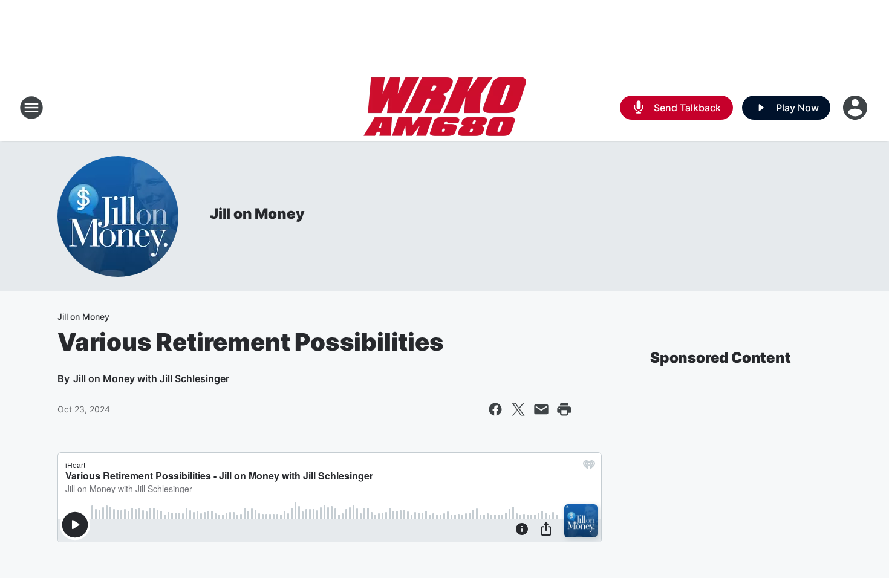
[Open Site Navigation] (31, 108)
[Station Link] (445, 107)
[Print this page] (564, 409)
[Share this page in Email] (541, 409)
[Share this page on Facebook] (495, 409)
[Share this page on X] (518, 409)
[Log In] (856, 108)
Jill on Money (257, 213)
